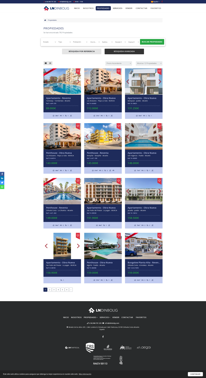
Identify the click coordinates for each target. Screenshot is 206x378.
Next (78, 81)
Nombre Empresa (56, 8)
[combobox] (48, 42)
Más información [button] (85, 374)
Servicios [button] (117, 8)
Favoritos (156, 8)
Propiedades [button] (103, 8)
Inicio (77, 8)
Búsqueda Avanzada (124, 51)
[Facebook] (162, 2)
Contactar (141, 8)
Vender (128, 8)
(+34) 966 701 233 (50, 2)
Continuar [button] (195, 374)
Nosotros (88, 8)
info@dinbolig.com (65, 2)
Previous (46, 81)
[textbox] (48, 42)
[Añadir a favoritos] (78, 70)
